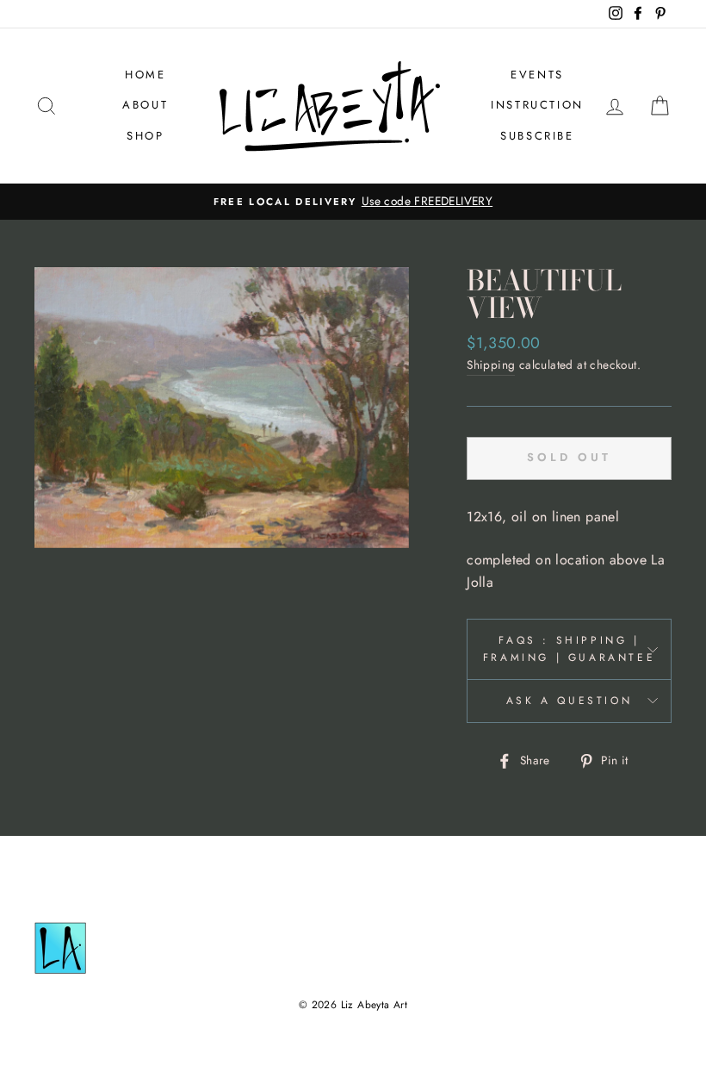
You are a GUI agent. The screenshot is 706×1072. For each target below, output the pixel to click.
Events (537, 74)
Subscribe (536, 136)
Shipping (491, 364)
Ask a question (569, 700)
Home (145, 74)
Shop (145, 136)
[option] (353, 201)
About (145, 105)
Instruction (537, 105)
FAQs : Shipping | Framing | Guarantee (569, 648)
